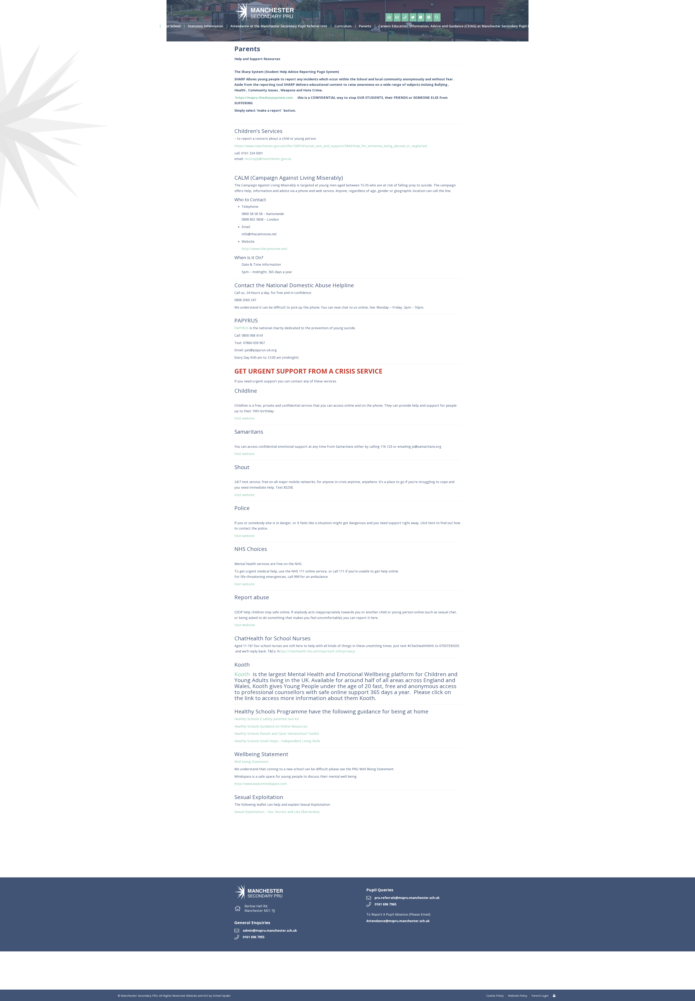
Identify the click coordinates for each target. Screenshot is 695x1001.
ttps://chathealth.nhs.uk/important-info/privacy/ (317, 651)
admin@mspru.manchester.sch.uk (270, 930)
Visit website (244, 418)
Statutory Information (205, 26)
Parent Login (540, 995)
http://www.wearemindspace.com (260, 783)
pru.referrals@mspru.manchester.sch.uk (407, 897)
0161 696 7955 (253, 937)
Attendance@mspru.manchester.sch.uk (398, 921)
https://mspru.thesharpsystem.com (264, 97)
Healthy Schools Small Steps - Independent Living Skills (277, 741)
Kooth (242, 674)
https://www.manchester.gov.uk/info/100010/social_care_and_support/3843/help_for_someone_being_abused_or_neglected (330, 146)
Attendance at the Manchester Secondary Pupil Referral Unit (278, 26)
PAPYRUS (241, 328)
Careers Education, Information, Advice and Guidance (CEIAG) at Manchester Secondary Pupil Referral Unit (463, 26)
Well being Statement (251, 761)
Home (151, 26)
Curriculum (343, 26)
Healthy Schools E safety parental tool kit (266, 719)
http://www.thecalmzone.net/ (265, 248)
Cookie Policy (495, 995)
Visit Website (244, 625)
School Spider (222, 995)
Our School (172, 26)
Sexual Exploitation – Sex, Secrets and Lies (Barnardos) (276, 812)
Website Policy (517, 995)
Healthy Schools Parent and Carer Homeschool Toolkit (276, 733)
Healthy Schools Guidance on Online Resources (270, 726)
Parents (365, 26)
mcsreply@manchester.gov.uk (268, 159)
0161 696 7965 (385, 904)
